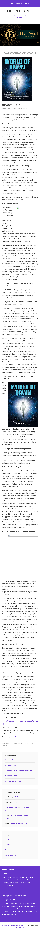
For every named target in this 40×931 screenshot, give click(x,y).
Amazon (18, 737)
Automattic (20, 927)
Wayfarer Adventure (12, 760)
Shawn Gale (11, 105)
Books (15, 802)
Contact (5, 873)
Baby (17, 797)
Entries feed (9, 844)
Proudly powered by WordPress (13, 925)
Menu (21, 18)
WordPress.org (10, 855)
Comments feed (11, 850)
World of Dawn (19, 743)
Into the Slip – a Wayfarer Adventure (18, 770)
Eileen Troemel (20, 11)
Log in (7, 839)
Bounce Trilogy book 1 (19, 823)
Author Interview (23, 108)
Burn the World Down (13, 781)
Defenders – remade (12, 776)
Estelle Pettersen (11, 807)
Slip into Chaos (10, 765)
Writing (27, 743)
